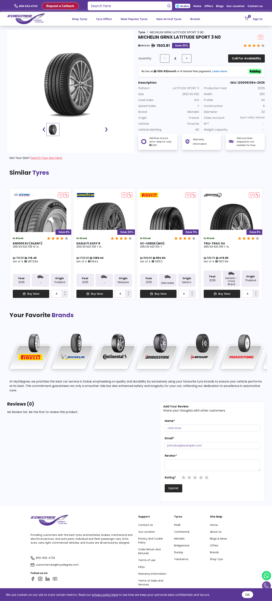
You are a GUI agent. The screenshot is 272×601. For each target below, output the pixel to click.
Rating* (170, 477)
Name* (170, 421)
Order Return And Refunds (149, 551)
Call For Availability (246, 58)
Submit (173, 488)
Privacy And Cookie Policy (150, 540)
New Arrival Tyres (168, 19)
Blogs (220, 6)
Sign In (258, 19)
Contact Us (145, 525)
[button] (183, 477)
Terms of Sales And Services (150, 582)
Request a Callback (60, 6)
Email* (169, 438)
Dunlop (178, 552)
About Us (215, 532)
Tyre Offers (104, 19)
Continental (181, 532)
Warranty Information (152, 574)
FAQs (141, 567)
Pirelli (177, 525)
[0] (246, 18)
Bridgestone (181, 545)
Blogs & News (218, 538)
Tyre (141, 32)
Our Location (235, 6)
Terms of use (146, 560)
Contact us (255, 6)
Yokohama (181, 559)
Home (197, 6)
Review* (171, 456)
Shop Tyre (216, 559)
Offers (208, 6)
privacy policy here (105, 595)
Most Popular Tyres (134, 19)
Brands (195, 19)
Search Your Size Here (46, 158)
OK (247, 595)
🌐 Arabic (182, 6)
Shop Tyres (79, 19)
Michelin (179, 538)
